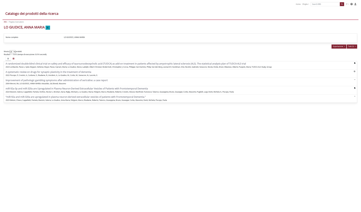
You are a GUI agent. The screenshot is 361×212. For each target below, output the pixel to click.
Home (298, 4)
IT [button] (346, 4)
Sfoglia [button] (305, 4)
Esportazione (338, 46)
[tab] (8, 58)
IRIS (5, 22)
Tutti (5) (351, 46)
